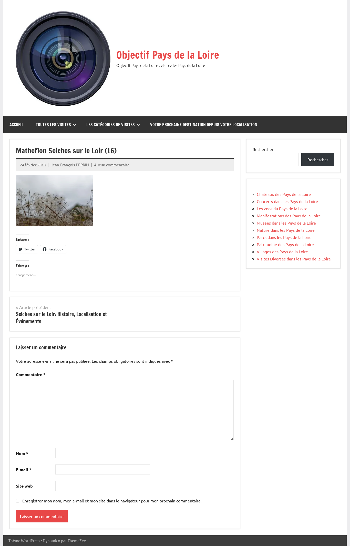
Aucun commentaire (111, 164)
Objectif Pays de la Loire (167, 54)
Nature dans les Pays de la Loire (286, 229)
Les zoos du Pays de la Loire (282, 208)
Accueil (16, 124)
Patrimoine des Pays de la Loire (285, 244)
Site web (24, 486)
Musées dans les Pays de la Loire (286, 222)
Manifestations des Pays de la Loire (289, 215)
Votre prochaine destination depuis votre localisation (203, 124)
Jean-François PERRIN (70, 164)
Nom (22, 453)
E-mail (23, 469)
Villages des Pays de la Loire (282, 251)
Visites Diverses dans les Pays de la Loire (294, 258)
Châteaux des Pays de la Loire (284, 194)
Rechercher (263, 149)
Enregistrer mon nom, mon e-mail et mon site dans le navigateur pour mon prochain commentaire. (112, 500)
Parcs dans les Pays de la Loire (284, 237)
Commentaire (30, 374)
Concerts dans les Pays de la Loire (287, 201)
